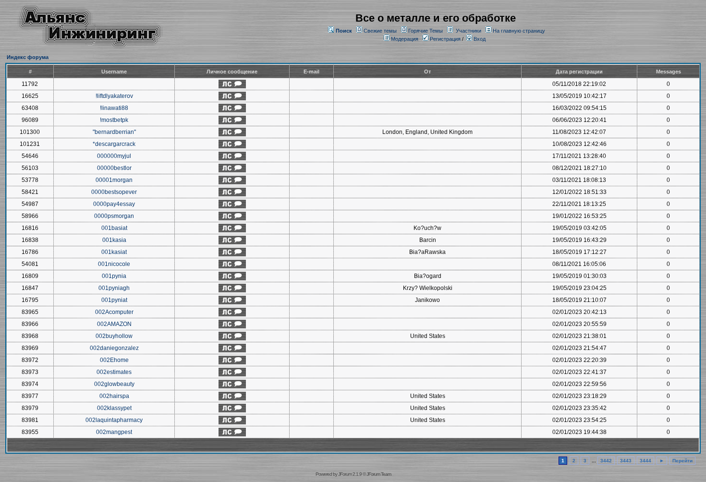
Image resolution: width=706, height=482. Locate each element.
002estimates (114, 372)
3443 (626, 460)
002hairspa (114, 396)
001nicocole (114, 264)
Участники (468, 31)
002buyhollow (114, 336)
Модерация (404, 39)
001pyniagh (114, 288)
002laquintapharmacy (114, 420)
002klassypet (114, 408)
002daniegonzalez (114, 348)
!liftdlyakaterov (114, 96)
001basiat (114, 228)
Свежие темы (380, 31)
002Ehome (114, 360)
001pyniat (114, 300)
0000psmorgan (114, 216)
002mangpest (114, 432)
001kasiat (114, 252)
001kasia (114, 240)
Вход (479, 39)
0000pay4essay (114, 204)
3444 (645, 460)
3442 (606, 460)
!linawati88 (114, 108)
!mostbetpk (114, 120)
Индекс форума (28, 57)
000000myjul (114, 156)
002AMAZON (114, 324)
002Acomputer (114, 312)
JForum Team (378, 474)
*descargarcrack (114, 144)
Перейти (682, 460)
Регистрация (444, 39)
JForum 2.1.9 (350, 474)
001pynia (114, 276)
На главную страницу (519, 31)
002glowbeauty (114, 384)
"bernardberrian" (114, 132)
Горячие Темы (425, 31)
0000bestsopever (114, 192)
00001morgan (114, 180)
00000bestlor (114, 168)
